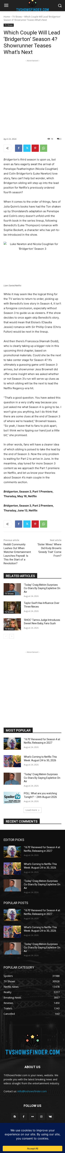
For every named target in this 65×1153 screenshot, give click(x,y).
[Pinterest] (35, 148)
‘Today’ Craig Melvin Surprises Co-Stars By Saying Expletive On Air (42, 588)
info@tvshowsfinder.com (32, 1091)
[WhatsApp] (43, 148)
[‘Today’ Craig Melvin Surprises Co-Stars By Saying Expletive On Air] (12, 589)
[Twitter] (27, 148)
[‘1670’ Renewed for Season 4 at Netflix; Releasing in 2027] (12, 744)
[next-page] (11, 636)
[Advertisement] (32, 95)
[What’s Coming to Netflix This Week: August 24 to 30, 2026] (12, 761)
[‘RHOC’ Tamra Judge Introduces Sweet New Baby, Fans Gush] (12, 624)
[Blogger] (14, 1116)
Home (7, 16)
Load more (31, 810)
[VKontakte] (50, 1116)
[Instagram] (41, 1116)
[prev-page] (6, 636)
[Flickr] (32, 1116)
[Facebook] (18, 148)
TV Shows (17, 16)
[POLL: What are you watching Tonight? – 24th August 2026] (12, 798)
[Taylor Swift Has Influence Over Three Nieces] (12, 607)
